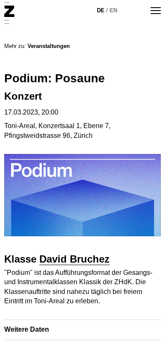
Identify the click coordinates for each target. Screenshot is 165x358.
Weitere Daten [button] (26, 329)
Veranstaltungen (49, 46)
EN (113, 10)
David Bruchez (74, 259)
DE (100, 10)
